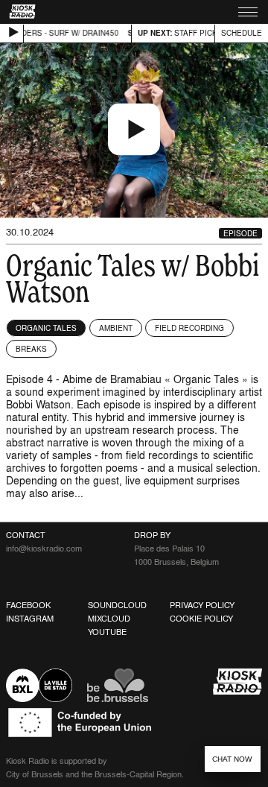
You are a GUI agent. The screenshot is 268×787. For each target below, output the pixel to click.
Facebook (28, 605)
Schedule (241, 33)
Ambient (116, 328)
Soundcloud (117, 605)
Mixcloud (109, 619)
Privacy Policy (202, 605)
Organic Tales (46, 328)
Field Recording (189, 328)
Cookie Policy (201, 619)
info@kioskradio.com (44, 548)
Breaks (31, 349)
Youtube (107, 632)
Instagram (30, 619)
